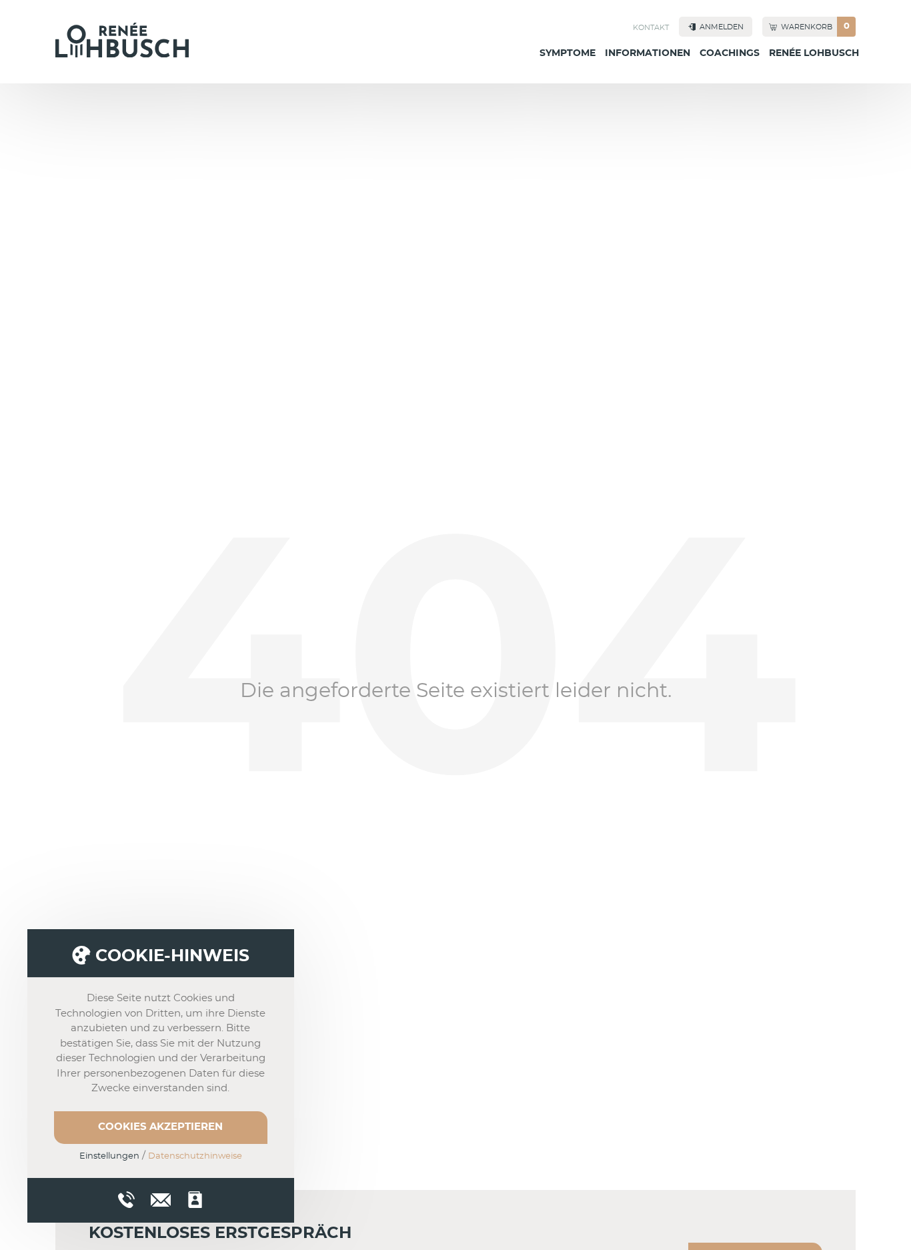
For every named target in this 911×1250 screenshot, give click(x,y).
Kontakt (651, 27)
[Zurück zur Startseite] (122, 40)
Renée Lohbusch (814, 53)
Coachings (730, 53)
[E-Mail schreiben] (161, 1198)
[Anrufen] (126, 1199)
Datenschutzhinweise (195, 1156)
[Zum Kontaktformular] (195, 1199)
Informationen (647, 53)
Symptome (568, 53)
